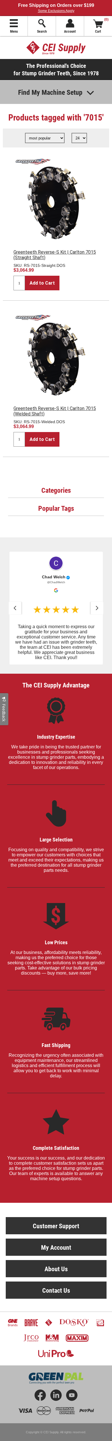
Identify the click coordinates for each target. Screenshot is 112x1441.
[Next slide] (97, 608)
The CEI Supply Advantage (56, 685)
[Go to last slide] (15, 608)
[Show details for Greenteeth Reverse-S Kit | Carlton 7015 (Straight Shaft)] (56, 198)
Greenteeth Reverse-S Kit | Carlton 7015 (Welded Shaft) (54, 411)
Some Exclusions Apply (56, 11)
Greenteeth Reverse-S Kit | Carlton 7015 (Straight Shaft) (54, 254)
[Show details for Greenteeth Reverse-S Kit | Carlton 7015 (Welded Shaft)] (56, 354)
